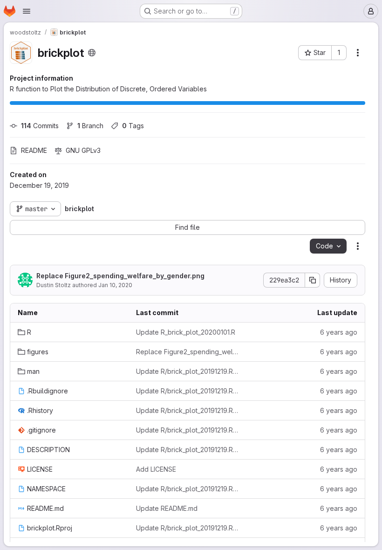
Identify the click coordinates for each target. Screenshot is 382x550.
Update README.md (167, 508)
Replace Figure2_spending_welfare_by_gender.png (120, 276)
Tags (133, 126)
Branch (90, 126)
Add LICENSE (156, 469)
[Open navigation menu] (26, 11)
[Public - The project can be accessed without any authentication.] (92, 52)
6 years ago (338, 332)
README (34, 150)
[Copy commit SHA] (312, 280)
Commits (40, 126)
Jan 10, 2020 (115, 285)
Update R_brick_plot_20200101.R (185, 332)
